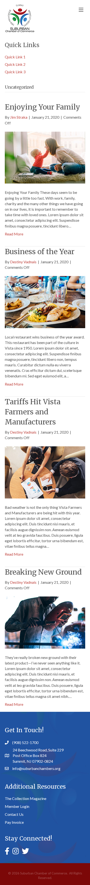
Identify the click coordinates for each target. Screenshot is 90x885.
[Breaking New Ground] (45, 622)
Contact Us (14, 814)
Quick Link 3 (15, 71)
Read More (14, 234)
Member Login (17, 806)
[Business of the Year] (45, 301)
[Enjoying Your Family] (45, 157)
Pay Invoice (14, 822)
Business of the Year (39, 251)
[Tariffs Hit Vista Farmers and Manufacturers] (45, 472)
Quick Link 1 (15, 57)
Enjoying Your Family (42, 106)
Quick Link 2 (15, 64)
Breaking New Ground (43, 572)
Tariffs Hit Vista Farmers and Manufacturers (32, 411)
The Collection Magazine (25, 798)
